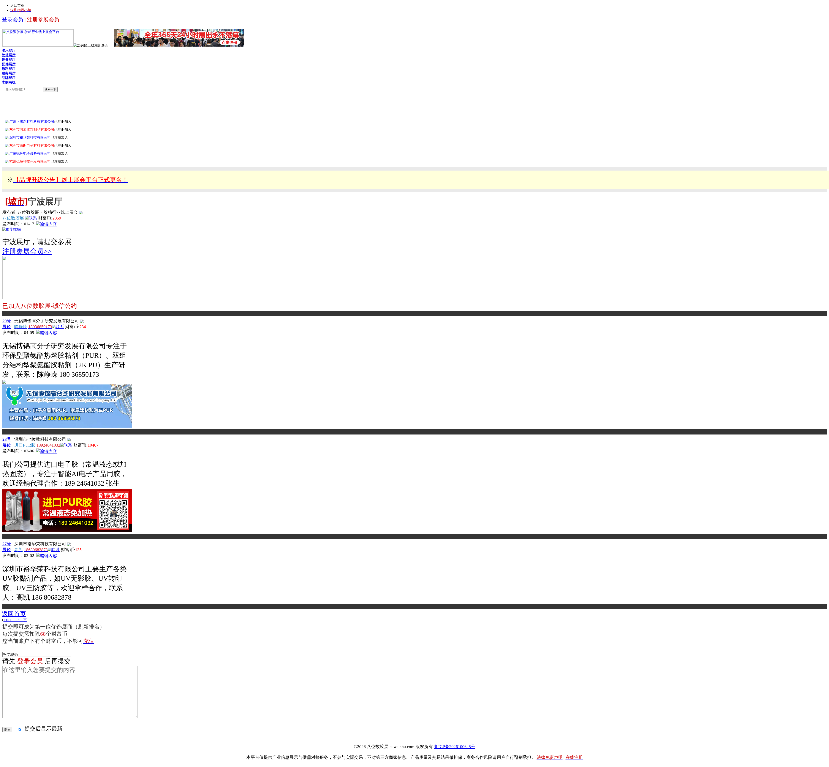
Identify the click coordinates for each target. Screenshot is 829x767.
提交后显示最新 (42, 729)
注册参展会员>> (27, 251)
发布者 (8, 212)
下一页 (21, 620)
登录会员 (12, 19)
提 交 (7, 729)
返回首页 (14, 613)
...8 (14, 620)
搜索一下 (50, 89)
